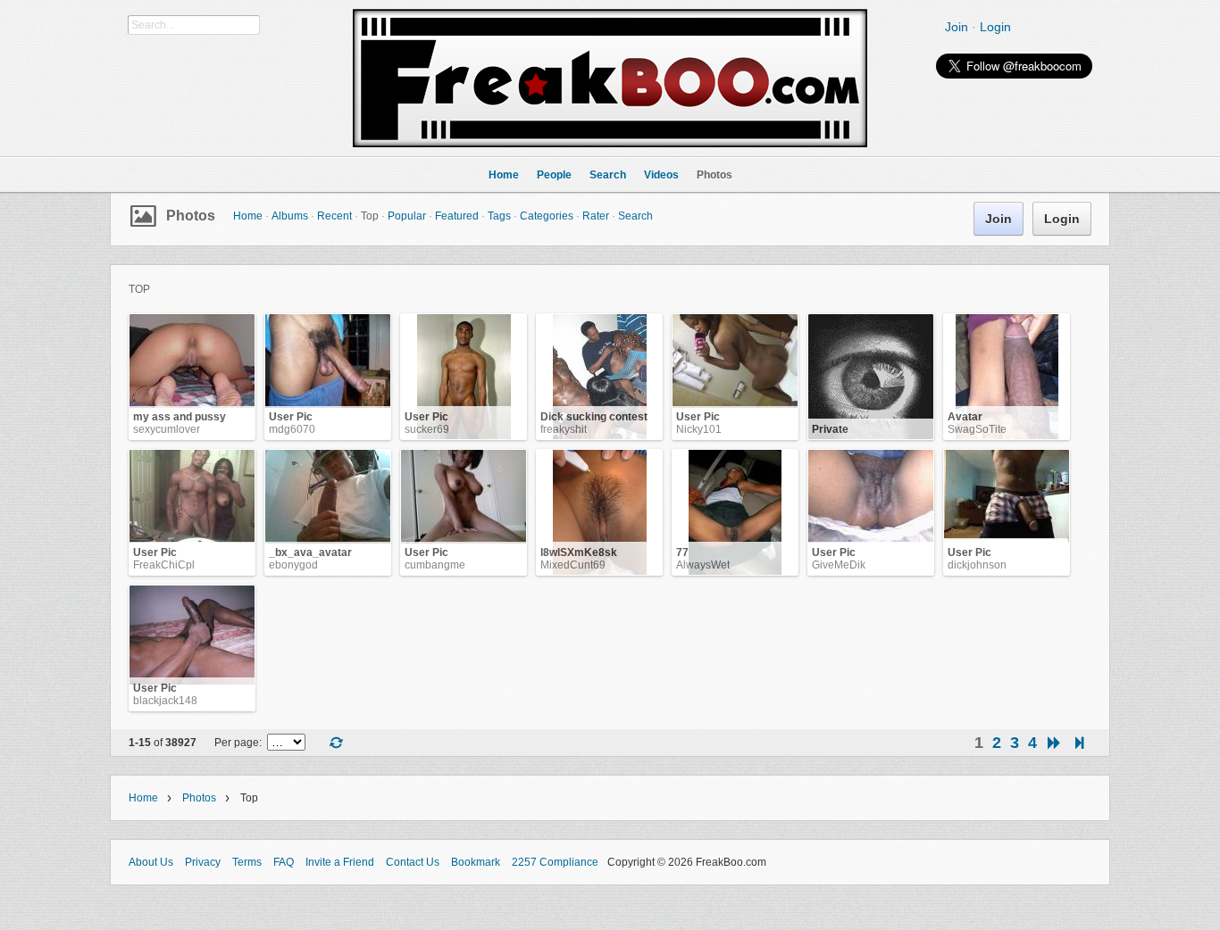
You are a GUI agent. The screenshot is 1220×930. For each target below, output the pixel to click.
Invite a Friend (339, 862)
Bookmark (475, 862)
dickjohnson (977, 565)
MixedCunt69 (573, 565)
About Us (151, 862)
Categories (546, 216)
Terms (247, 862)
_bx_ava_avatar (310, 552)
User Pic (291, 417)
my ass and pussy (179, 417)
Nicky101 (699, 429)
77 (682, 552)
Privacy (203, 862)
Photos (190, 215)
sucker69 (427, 429)
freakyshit (563, 429)
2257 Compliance (555, 862)
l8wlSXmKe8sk (578, 552)
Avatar (965, 417)
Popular (407, 216)
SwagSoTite (977, 429)
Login (995, 27)
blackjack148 (165, 700)
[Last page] (1079, 743)
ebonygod (293, 565)
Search (635, 216)
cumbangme (435, 565)
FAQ (283, 862)
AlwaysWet (703, 565)
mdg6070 (292, 429)
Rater (595, 216)
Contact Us (412, 862)
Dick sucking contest (594, 417)
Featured (457, 216)
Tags (499, 216)
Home (248, 216)
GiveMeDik (838, 565)
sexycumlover (166, 429)
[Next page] (1054, 743)
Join (956, 27)
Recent (334, 216)
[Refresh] (336, 744)
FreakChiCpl (164, 565)
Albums (290, 216)
